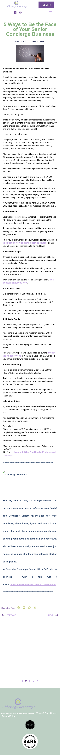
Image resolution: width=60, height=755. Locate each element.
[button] (51, 12)
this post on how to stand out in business (24, 243)
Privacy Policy (9, 716)
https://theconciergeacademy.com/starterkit (33, 584)
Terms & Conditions (46, 713)
